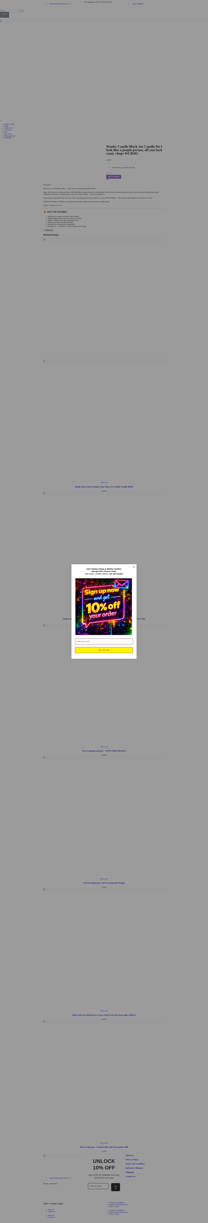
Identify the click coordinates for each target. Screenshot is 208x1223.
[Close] (133, 567)
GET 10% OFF (104, 650)
